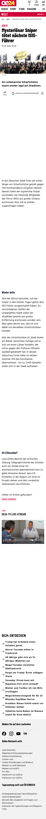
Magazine (31, 9)
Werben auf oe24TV (10, 768)
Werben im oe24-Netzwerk (14, 765)
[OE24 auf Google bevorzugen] (42, 93)
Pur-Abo (5, 771)
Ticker (4, 9)
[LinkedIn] (26, 734)
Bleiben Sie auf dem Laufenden (16, 724)
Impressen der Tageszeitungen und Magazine (22, 806)
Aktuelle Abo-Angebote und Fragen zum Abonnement (20, 801)
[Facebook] (4, 734)
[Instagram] (11, 734)
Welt (4, 14)
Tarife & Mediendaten (11, 797)
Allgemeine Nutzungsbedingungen (17, 753)
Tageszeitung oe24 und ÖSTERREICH (18, 784)
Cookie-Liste (7, 759)
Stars (22, 9)
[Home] (3, 19)
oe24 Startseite (8, 750)
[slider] (14, 540)
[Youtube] (18, 734)
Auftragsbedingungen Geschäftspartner (19, 794)
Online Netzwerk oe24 (12, 741)
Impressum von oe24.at (12, 774)
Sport (13, 9)
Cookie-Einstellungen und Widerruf (17, 762)
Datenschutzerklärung (12, 756)
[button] (6, 540)
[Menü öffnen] (43, 9)
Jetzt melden (9, 499)
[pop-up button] (36, 540)
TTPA (4, 809)
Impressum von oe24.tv (12, 778)
